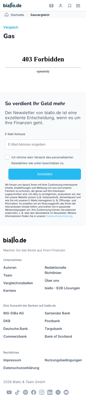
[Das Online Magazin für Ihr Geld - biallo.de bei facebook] (33, 392)
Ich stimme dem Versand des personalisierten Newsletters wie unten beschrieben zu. (42, 160)
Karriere (9, 290)
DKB (6, 321)
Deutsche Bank (15, 329)
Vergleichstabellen (18, 283)
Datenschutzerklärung (59, 216)
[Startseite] (12, 6)
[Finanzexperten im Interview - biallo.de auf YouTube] (9, 392)
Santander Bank (57, 313)
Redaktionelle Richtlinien (55, 270)
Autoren (9, 267)
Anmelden (44, 174)
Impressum (12, 360)
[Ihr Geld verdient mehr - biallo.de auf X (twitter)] (58, 392)
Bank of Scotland (58, 336)
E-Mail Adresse (15, 134)
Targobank (53, 329)
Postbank (52, 321)
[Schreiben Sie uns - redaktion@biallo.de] (66, 392)
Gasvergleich (39, 15)
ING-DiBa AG (13, 313)
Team (7, 275)
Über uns (52, 280)
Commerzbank (15, 336)
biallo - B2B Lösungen (62, 288)
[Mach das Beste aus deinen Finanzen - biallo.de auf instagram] (41, 392)
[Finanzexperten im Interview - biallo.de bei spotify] (25, 392)
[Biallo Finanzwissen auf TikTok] (17, 392)
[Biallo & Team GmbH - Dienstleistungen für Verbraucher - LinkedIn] (49, 392)
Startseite (17, 15)
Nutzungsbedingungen (63, 360)
